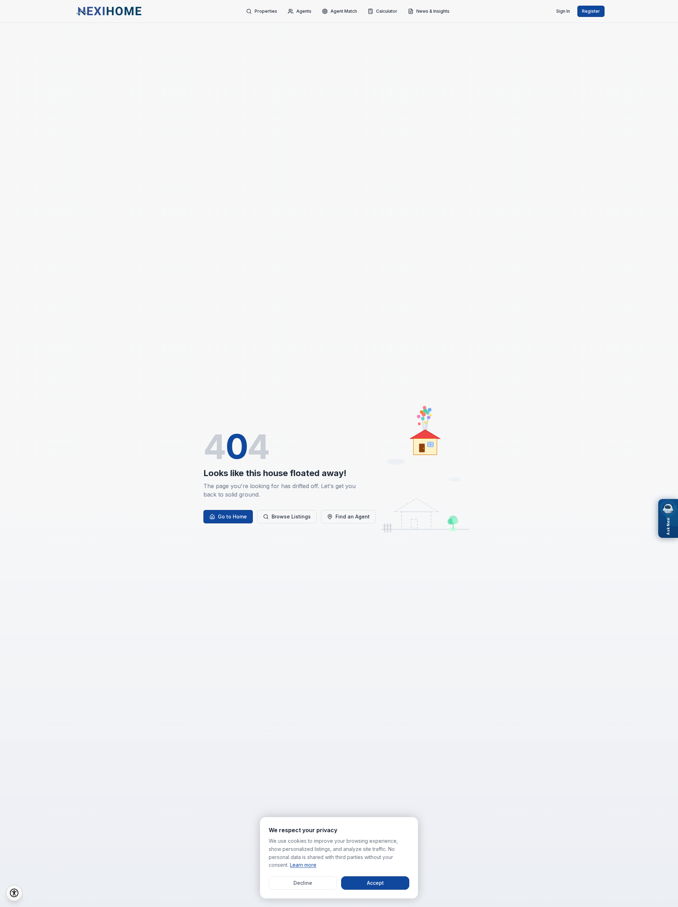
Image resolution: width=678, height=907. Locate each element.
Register (591, 11)
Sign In (563, 11)
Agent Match (344, 11)
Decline (302, 883)
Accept (375, 883)
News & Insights (433, 11)
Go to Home (232, 516)
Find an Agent (352, 516)
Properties (266, 11)
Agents (303, 11)
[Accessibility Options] (14, 892)
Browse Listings (291, 516)
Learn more (303, 865)
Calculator (386, 11)
